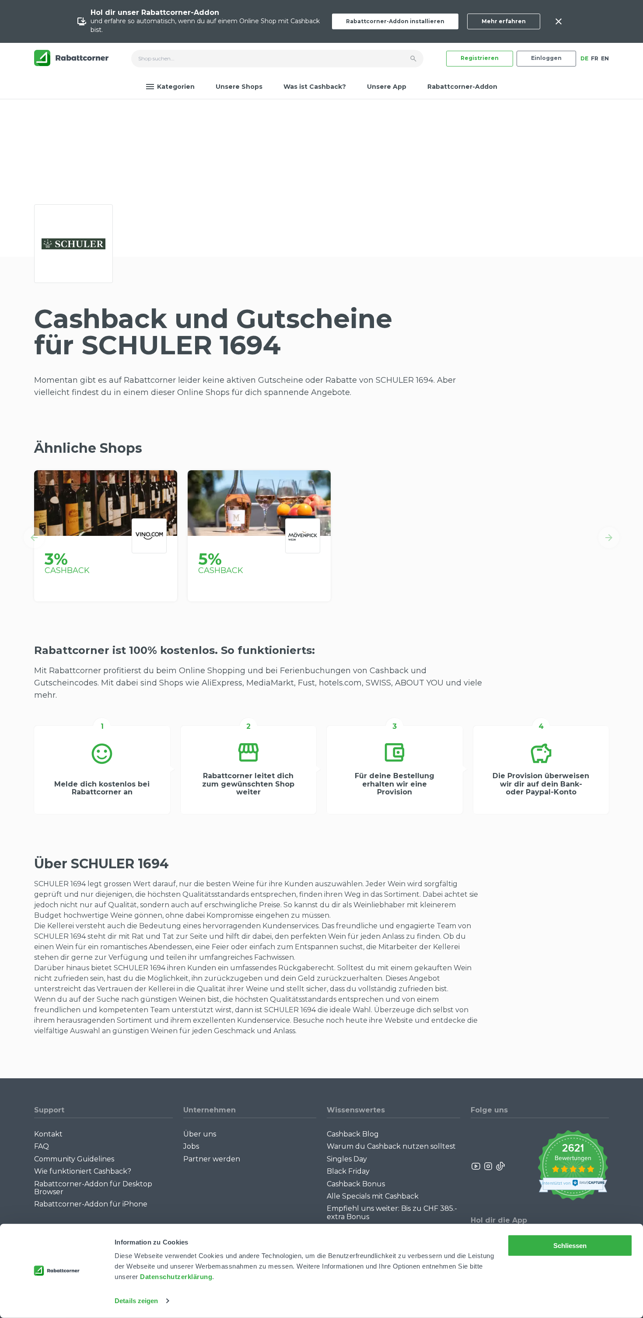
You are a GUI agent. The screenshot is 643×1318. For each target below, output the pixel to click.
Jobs (191, 1146)
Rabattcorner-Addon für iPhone (90, 1204)
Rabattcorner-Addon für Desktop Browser (93, 1188)
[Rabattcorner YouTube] (476, 1166)
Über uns (199, 1134)
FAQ (41, 1146)
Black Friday (348, 1171)
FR (594, 58)
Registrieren (480, 58)
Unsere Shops (239, 87)
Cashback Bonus (356, 1184)
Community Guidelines (74, 1159)
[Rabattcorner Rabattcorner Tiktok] (500, 1166)
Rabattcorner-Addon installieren (395, 21)
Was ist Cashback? (314, 87)
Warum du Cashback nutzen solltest (391, 1146)
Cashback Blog (353, 1134)
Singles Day (347, 1159)
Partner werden (211, 1159)
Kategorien (176, 87)
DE (584, 58)
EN (605, 58)
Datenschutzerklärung (176, 1276)
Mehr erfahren (504, 21)
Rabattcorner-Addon (462, 87)
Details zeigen (136, 1300)
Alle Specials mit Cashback (373, 1196)
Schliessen (570, 1245)
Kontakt (48, 1134)
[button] (34, 537)
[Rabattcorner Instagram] (488, 1166)
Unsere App (386, 87)
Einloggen (546, 58)
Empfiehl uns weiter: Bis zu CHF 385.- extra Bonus (392, 1212)
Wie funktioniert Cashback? (82, 1171)
